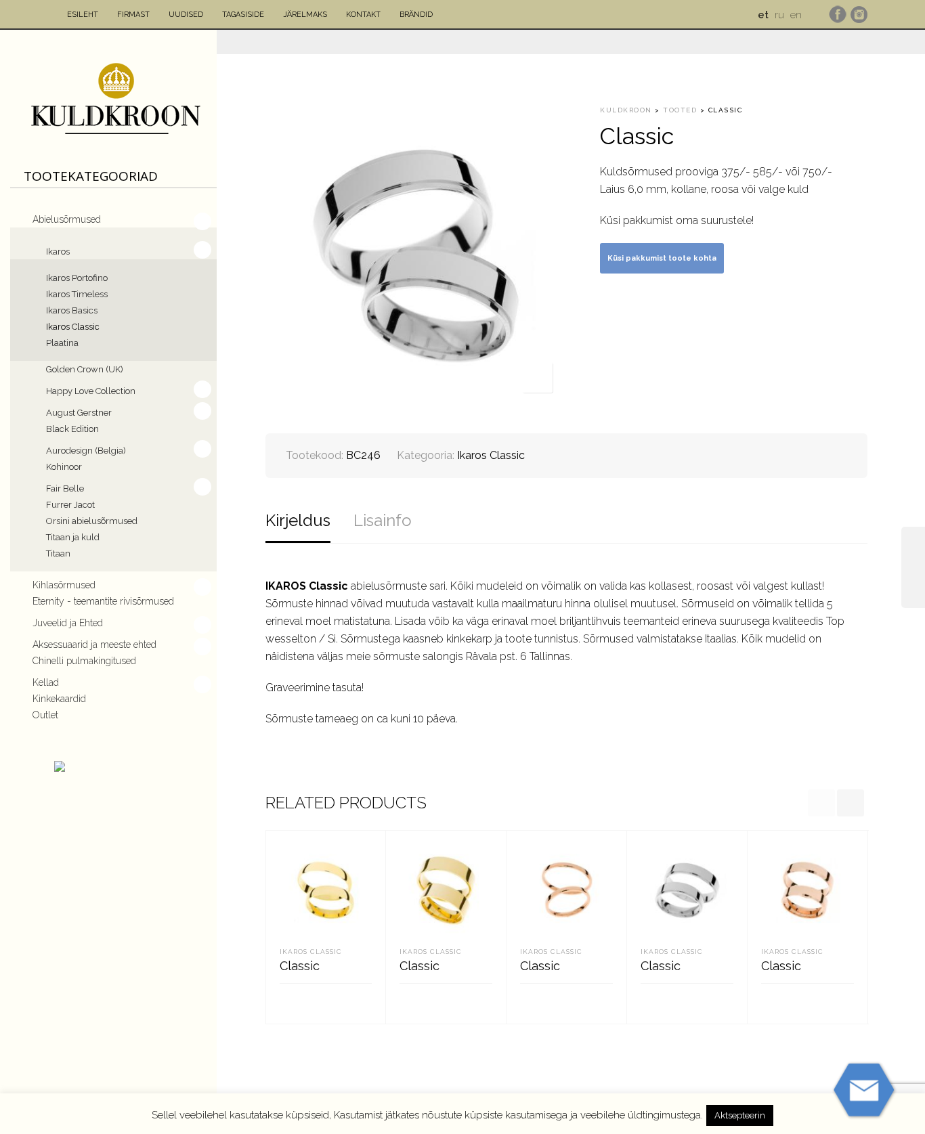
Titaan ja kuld (73, 537)
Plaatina (62, 343)
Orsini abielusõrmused (91, 521)
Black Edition (72, 429)
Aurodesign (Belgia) (86, 450)
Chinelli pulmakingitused (84, 660)
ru (779, 15)
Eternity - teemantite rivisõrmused (103, 601)
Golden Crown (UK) (84, 369)
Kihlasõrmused (64, 585)
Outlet (45, 715)
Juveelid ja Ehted (68, 622)
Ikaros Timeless (77, 294)
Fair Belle (65, 488)
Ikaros (58, 251)
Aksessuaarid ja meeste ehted (94, 644)
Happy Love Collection (90, 391)
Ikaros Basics (72, 310)
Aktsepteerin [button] (739, 1115)
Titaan (58, 553)
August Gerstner (79, 413)
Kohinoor (64, 467)
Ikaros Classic (73, 327)
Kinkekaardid (59, 698)
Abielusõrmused (67, 219)
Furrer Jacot (70, 505)
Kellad (46, 682)
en (796, 15)
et (763, 15)
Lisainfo (382, 520)
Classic (300, 966)
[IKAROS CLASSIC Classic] (913, 567)
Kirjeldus (297, 520)
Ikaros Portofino (77, 278)
